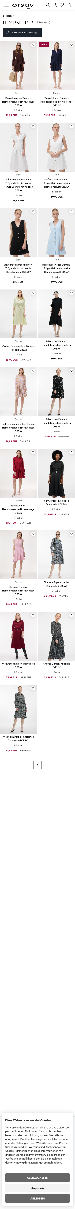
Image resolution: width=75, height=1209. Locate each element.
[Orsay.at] (23, 5)
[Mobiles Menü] (6, 4)
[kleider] (3, 16)
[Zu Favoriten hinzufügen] (33, 45)
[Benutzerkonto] (55, 5)
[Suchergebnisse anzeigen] (48, 5)
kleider (10, 15)
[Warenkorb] (69, 5)
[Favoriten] (62, 5)
